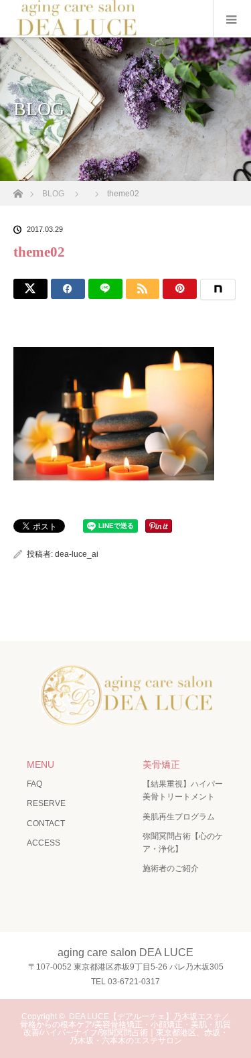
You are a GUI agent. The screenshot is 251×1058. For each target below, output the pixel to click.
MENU (40, 764)
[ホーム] (17, 190)
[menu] (232, 19)
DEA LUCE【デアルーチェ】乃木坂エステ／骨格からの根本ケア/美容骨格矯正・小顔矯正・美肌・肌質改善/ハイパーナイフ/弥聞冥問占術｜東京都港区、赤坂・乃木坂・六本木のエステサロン (125, 1028)
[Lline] (105, 289)
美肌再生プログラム (179, 816)
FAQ (34, 784)
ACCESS (43, 843)
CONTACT (46, 823)
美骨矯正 (161, 764)
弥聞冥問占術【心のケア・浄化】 (183, 843)
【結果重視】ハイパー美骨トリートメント (183, 790)
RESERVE (46, 803)
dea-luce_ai (76, 554)
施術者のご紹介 (171, 868)
